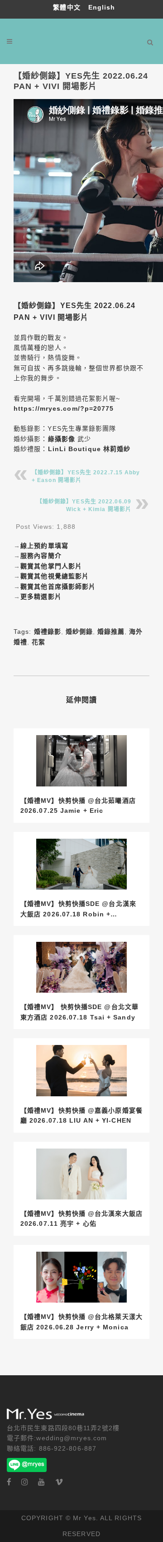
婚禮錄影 (47, 631)
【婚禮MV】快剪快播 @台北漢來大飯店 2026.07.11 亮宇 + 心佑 (81, 1218)
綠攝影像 (61, 439)
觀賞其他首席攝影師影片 (58, 586)
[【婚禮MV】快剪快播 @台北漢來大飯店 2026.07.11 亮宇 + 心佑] (81, 1174)
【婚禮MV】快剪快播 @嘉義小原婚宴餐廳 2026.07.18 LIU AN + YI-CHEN (81, 1115)
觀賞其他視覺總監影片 (54, 576)
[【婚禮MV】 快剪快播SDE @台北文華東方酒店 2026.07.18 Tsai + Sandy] (81, 967)
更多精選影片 (41, 596)
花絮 (38, 642)
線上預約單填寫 (44, 545)
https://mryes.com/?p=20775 (64, 408)
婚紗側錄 (79, 631)
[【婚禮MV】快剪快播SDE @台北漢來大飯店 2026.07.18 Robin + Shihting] (81, 864)
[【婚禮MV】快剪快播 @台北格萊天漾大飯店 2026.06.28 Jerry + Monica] (81, 1277)
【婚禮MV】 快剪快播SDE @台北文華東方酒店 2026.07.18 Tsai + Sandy (79, 1011)
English (101, 7)
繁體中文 (68, 7)
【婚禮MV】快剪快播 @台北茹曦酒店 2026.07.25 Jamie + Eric (78, 805)
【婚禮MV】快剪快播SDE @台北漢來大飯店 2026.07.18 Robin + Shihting (78, 909)
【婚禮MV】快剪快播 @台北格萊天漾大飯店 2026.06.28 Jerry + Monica (81, 1321)
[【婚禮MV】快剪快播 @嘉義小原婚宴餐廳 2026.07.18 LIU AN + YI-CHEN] (81, 1070)
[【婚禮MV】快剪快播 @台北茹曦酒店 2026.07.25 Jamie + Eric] (81, 760)
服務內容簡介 (41, 555)
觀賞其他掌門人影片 (51, 566)
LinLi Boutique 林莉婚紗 (89, 449)
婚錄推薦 (111, 631)
